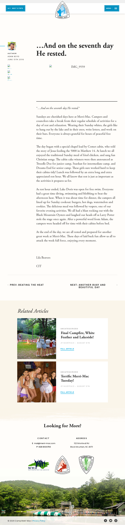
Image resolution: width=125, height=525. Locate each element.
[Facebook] (10, 67)
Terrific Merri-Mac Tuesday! (75, 378)
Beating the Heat (31, 285)
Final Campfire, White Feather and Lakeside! (78, 335)
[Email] (10, 78)
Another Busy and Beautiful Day (92, 286)
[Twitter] (10, 72)
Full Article (67, 349)
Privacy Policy (39, 521)
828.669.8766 (45, 446)
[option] (62, 338)
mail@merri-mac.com (44, 443)
